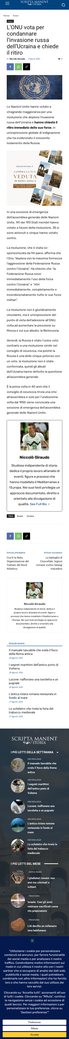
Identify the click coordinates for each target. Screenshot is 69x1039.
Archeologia (34, 759)
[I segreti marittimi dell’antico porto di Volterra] (18, 786)
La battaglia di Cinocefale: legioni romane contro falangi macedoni (49, 563)
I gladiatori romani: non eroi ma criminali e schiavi (41, 883)
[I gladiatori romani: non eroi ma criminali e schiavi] (18, 877)
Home (7, 15)
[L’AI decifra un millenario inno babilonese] (18, 924)
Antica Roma (35, 872)
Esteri (16, 15)
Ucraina (30, 516)
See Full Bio (38, 504)
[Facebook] (10, 66)
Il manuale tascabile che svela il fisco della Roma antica (33, 652)
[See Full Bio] (49, 504)
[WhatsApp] (18, 66)
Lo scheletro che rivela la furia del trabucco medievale (31, 710)
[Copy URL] (26, 66)
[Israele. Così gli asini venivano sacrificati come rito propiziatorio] (18, 900)
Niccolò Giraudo (17, 58)
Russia (20, 516)
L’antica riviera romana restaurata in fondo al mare (32, 695)
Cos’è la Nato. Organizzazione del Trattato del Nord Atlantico (18, 563)
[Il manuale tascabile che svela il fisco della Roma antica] (18, 765)
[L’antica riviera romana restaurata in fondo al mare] (18, 825)
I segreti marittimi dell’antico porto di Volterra (33, 666)
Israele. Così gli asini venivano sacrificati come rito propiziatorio (43, 906)
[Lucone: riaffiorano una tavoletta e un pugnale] (18, 807)
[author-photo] (34, 599)
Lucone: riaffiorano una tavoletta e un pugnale (33, 681)
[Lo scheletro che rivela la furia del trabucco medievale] (18, 846)
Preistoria (34, 896)
